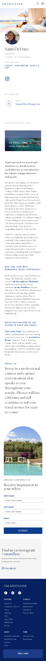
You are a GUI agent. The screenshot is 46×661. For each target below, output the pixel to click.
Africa (6, 610)
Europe (9, 66)
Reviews (8, 600)
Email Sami (23, 654)
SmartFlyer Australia (11, 636)
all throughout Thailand (25, 282)
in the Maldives (22, 288)
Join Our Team (28, 636)
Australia (7, 613)
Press (6, 645)
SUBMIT (23, 530)
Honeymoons (22, 66)
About (7, 632)
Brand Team (27, 639)
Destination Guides (30, 603)
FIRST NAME (9, 496)
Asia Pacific (8, 619)
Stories (26, 600)
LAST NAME (9, 507)
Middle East (8, 622)
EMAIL (7, 518)
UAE (6, 616)
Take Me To (27, 610)
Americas (7, 603)
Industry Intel (28, 607)
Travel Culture (28, 613)
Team (25, 632)
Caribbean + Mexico (12, 607)
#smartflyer (11, 554)
